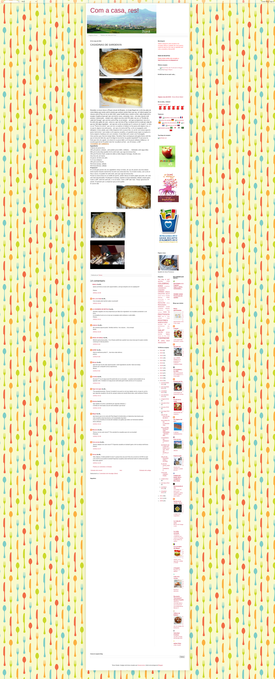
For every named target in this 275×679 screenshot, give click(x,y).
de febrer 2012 (164, 487)
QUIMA (94, 350)
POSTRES (163, 320)
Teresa (94, 454)
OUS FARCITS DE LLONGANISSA (165, 423)
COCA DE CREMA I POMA (164, 474)
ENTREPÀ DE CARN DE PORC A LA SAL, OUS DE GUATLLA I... (165, 449)
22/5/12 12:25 (97, 463)
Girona (163, 295)
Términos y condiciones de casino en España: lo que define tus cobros (178, 538)
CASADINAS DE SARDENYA (165, 440)
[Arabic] (183, 128)
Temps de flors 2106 (164, 335)
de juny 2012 (165, 407)
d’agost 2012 (165, 399)
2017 (161, 368)
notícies (160, 312)
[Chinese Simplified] (171, 130)
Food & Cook (177, 456)
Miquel (94, 414)
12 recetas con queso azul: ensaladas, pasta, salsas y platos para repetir (178, 493)
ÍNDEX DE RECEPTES (108, 35)
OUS (165, 312)
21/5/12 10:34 (97, 408)
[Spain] (160, 123)
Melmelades (162, 305)
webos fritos (177, 643)
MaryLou (95, 430)
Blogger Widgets (168, 69)
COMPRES (167, 286)
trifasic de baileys (97, 337)
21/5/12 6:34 (96, 344)
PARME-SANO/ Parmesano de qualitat (178, 295)
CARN (168, 281)
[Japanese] (175, 128)
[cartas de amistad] (165, 120)
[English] (160, 117)
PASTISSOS (164, 314)
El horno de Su (178, 381)
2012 (161, 380)
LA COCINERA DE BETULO (100, 309)
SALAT (161, 330)
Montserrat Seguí (164, 310)
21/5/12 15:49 (97, 436)
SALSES (160, 332)
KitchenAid (161, 303)
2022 (161, 355)
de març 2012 (165, 483)
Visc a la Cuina (96, 298)
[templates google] (164, 128)
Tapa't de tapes (97, 389)
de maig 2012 (165, 411)
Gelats (159, 295)
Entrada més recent (96, 470)
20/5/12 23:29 (97, 332)
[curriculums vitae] (171, 117)
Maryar (94, 362)
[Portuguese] (171, 128)
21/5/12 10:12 (97, 395)
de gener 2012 (164, 491)
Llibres (168, 303)
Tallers (168, 334)
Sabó (168, 328)
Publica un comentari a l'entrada (102, 467)
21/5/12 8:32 (96, 371)
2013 (161, 378)
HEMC (168, 297)
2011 (161, 496)
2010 (161, 498)
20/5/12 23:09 (97, 293)
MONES (167, 308)
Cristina (94, 376)
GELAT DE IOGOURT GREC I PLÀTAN (165, 459)
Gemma (94, 401)
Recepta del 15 (164, 324)
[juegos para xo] (182, 123)
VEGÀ (168, 341)
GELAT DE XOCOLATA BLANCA (165, 416)
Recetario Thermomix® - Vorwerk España (179, 598)
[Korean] (179, 128)
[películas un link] (171, 125)
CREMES (161, 292)
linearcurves (141, 665)
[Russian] (179, 125)
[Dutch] (163, 125)
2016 (161, 370)
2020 (161, 360)
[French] (182, 117)
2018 (161, 365)
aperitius (160, 281)
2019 (161, 363)
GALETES (161, 293)
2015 (161, 373)
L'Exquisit (177, 568)
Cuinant (176, 328)
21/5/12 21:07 (97, 449)
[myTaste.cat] (162, 138)
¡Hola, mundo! (177, 645)
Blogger (160, 665)
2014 (161, 375)
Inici (121, 470)
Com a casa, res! (114, 10)
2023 (161, 353)
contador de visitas (163, 104)
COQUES (161, 290)
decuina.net (177, 346)
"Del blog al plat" (164, 279)
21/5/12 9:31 (96, 383)
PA (169, 312)
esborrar (95, 325)
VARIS (163, 341)
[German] (173, 120)
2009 (161, 501)
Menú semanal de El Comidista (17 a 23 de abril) (178, 374)
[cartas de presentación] (169, 123)
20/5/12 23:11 (97, 319)
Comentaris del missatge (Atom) (108, 473)
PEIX (159, 316)
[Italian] (179, 123)
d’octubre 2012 (164, 391)
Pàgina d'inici (93, 35)
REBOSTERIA (162, 322)
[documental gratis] (179, 120)
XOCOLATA (162, 342)
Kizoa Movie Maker (177, 97)
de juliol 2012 (165, 403)
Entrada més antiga (145, 470)
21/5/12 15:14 (97, 424)
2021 (161, 358)
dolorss (94, 284)
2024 (161, 350)
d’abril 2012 (164, 479)
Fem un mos (96, 442)
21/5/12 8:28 (96, 356)
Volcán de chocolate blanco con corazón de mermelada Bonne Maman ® (178, 604)
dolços (167, 292)
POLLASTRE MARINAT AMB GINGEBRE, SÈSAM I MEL (165, 431)
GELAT (168, 293)
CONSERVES (162, 288)
